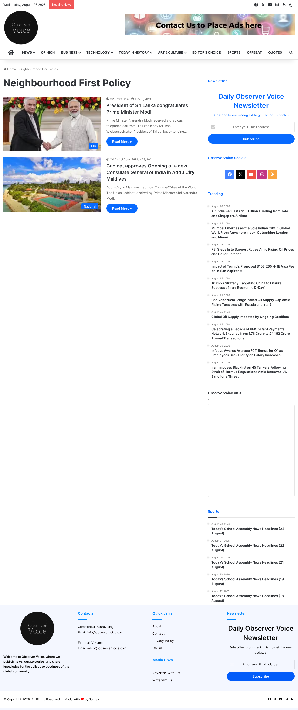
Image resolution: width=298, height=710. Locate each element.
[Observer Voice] (20, 27)
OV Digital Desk (120, 159)
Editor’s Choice (206, 52)
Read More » (122, 141)
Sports (233, 52)
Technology (98, 52)
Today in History (134, 52)
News (27, 52)
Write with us (162, 680)
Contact (158, 633)
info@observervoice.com (105, 632)
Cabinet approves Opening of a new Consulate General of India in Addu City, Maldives (151, 172)
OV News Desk (119, 99)
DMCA (157, 648)
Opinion (48, 52)
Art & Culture (170, 52)
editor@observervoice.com (106, 648)
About (156, 626)
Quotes (275, 52)
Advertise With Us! (166, 673)
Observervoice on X (224, 393)
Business (69, 52)
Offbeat (254, 52)
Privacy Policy (163, 641)
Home (11, 69)
